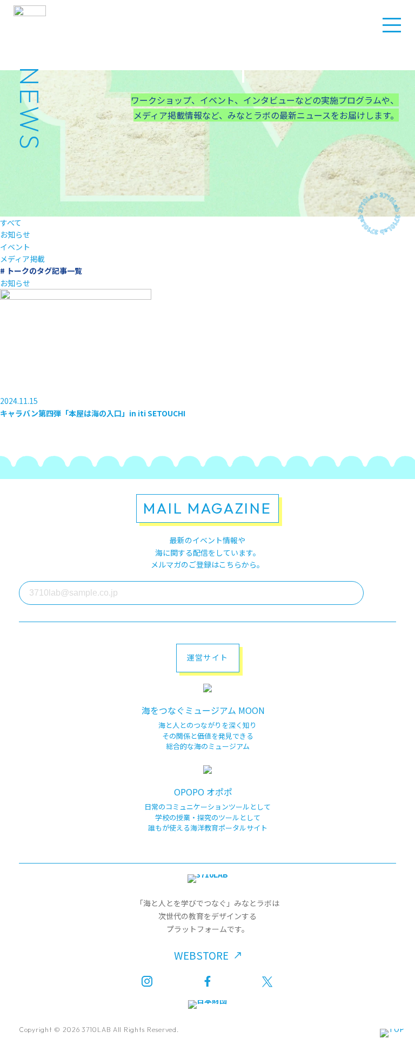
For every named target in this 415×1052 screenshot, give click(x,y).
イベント (15, 246)
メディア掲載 (22, 258)
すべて (11, 222)
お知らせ (15, 234)
